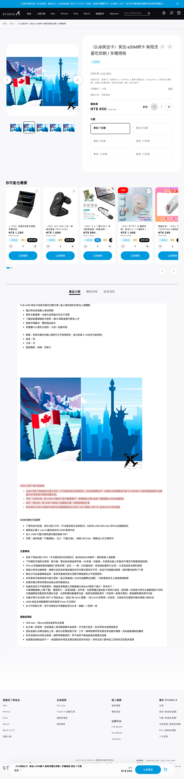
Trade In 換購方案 (66, 711)
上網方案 (41, 13)
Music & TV (9, 730)
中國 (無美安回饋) (168, 718)
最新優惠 (116, 705)
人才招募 (163, 736)
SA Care (61, 705)
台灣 (161, 705)
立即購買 (148, 769)
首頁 (5, 24)
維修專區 (61, 724)
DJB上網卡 (106, 73)
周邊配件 (100, 13)
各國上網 (7, 736)
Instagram (117, 726)
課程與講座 (62, 718)
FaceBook (117, 733)
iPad (75, 13)
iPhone (64, 13)
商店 (29, 13)
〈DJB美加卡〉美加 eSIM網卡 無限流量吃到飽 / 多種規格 (41, 24)
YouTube (116, 739)
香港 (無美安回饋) (168, 711)
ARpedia (114, 13)
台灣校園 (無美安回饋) (170, 724)
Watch (87, 13)
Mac (53, 13)
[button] (8, 267)
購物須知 (116, 711)
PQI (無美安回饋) (167, 730)
